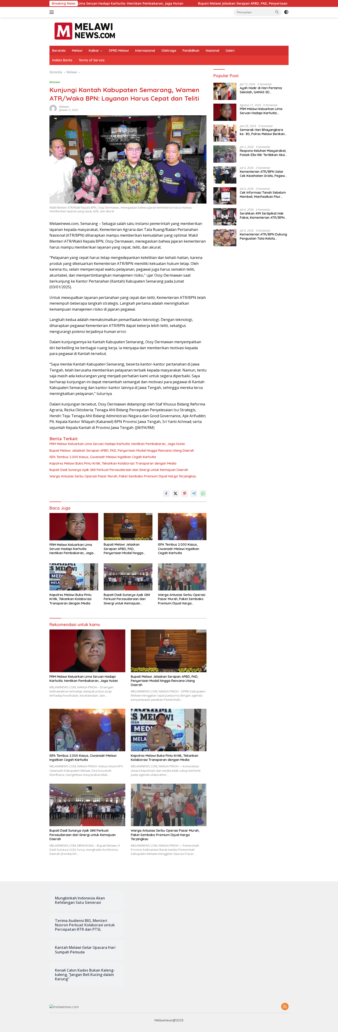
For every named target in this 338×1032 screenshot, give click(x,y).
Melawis (64, 107)
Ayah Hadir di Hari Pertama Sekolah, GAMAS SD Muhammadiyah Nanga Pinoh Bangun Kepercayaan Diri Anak (264, 90)
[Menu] (52, 12)
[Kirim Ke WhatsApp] (203, 493)
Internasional (145, 50)
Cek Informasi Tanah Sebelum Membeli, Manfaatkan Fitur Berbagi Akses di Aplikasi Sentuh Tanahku (263, 194)
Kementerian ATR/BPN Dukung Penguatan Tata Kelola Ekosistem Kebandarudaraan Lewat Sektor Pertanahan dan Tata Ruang (263, 236)
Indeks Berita (62, 60)
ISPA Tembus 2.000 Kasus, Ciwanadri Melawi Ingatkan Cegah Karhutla (102, 457)
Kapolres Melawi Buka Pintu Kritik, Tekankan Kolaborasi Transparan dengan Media (112, 463)
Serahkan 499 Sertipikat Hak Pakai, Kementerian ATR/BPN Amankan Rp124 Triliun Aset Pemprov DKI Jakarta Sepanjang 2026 (262, 215)
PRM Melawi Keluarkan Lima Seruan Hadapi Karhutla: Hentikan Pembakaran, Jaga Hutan (117, 444)
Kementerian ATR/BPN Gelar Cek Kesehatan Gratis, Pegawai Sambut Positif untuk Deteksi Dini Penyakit (264, 174)
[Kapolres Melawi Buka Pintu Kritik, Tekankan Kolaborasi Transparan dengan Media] (73, 577)
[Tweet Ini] (175, 493)
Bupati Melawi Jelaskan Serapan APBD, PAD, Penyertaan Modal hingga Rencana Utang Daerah (234, 3)
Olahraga (168, 50)
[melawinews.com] (84, 31)
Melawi (77, 50)
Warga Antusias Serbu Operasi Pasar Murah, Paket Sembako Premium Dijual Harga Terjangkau (122, 476)
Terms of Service (92, 60)
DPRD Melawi (119, 50)
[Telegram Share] (193, 493)
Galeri (230, 50)
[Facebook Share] (166, 493)
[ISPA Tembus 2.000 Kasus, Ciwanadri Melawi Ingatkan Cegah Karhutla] (182, 526)
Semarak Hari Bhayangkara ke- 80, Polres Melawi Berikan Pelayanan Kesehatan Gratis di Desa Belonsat (263, 132)
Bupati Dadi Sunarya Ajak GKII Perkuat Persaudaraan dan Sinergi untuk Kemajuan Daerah (118, 470)
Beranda (59, 50)
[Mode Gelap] (286, 12)
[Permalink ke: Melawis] (53, 108)
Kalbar (94, 50)
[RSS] (285, 1007)
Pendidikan (191, 50)
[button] (277, 12)
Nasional (212, 50)
